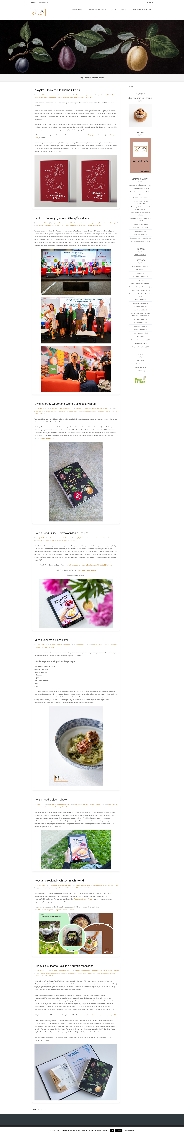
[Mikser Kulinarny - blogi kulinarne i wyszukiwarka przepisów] (140, 379)
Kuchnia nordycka (139, 319)
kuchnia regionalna (55, 888)
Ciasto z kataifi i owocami (140, 198)
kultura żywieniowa (98, 411)
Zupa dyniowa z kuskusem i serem (140, 241)
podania (82, 97)
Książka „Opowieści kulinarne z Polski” (57, 90)
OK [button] (112, 1130)
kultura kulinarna (88, 411)
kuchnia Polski (59, 973)
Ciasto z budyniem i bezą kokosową (140, 238)
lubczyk (46, 647)
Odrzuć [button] (119, 1130)
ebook (42, 540)
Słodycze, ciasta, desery (139, 347)
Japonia (139, 273)
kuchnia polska (48, 97)
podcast (74, 888)
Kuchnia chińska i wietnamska (139, 290)
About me (124, 9)
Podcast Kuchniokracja (97, 9)
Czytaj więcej (129, 1130)
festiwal (41, 225)
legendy (60, 97)
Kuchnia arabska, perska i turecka (139, 287)
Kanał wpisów (140, 364)
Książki (78, 95)
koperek (105, 645)
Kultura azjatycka (139, 329)
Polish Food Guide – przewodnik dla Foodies (61, 533)
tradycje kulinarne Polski (88, 225)
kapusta (95, 645)
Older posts (38, 1109)
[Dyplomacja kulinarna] (140, 115)
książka (41, 97)
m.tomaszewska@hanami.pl (40, 2)
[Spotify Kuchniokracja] (140, 155)
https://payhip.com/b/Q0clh (87, 570)
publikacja (67, 807)
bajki (102, 95)
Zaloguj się (140, 360)
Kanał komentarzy (140, 367)
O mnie (113, 9)
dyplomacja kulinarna (40, 411)
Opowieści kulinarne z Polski (71, 97)
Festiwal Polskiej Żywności (51, 225)
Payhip (90, 135)
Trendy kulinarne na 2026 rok (140, 188)
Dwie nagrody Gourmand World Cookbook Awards (65, 403)
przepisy (88, 97)
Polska (73, 540)
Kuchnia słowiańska (139, 326)
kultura (55, 97)
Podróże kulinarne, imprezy (107, 223)
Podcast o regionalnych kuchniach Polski (59, 880)
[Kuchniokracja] (38, 12)
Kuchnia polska (82, 223)
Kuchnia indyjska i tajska (139, 303)
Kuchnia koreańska (139, 310)
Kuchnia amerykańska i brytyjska (139, 283)
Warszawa (98, 225)
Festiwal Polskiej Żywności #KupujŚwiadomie (62, 218)
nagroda (107, 411)
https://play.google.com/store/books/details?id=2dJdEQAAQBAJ (88, 565)
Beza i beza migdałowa (140, 234)
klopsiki (100, 645)
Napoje (139, 336)
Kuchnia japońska (139, 306)
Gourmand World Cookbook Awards (57, 411)
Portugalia (114, 411)
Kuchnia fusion (138, 299)
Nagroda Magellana (109, 973)
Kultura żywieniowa (86, 95)
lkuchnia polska (38, 647)
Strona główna (77, 9)
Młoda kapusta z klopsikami (51, 640)
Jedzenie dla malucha (139, 276)
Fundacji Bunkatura (47, 438)
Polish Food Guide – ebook (50, 799)
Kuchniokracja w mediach (141, 9)
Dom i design (139, 269)
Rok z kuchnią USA (139, 343)
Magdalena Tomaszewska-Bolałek (61, 95)
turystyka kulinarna (39, 413)
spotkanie (77, 225)
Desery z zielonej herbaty (139, 266)
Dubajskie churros (140, 231)
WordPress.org (140, 371)
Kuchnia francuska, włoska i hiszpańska (140, 294)
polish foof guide (58, 807)
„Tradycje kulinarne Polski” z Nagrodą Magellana (63, 965)
